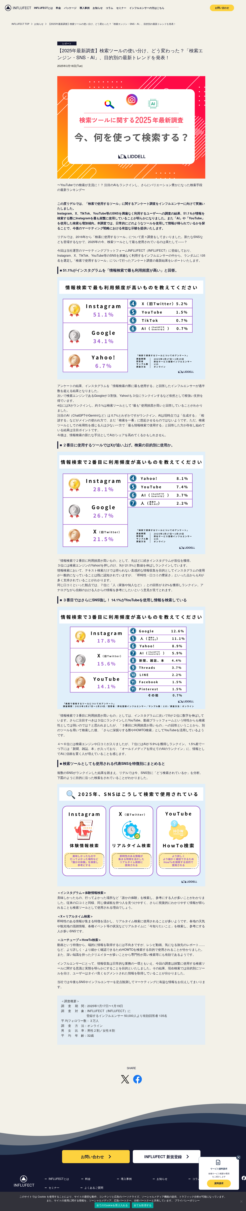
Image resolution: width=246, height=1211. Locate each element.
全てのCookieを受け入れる (112, 1205)
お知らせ (98, 8)
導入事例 (85, 8)
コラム (109, 8)
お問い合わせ (222, 7)
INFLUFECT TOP (20, 23)
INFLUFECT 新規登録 (163, 1156)
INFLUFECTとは (43, 8)
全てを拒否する (143, 1205)
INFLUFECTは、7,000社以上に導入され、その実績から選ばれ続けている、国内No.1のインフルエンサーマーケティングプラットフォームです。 (18, 8)
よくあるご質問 (93, 1187)
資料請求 (219, 1183)
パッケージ (70, 8)
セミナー (121, 8)
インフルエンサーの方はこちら (146, 8)
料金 (58, 8)
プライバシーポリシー (187, 1200)
